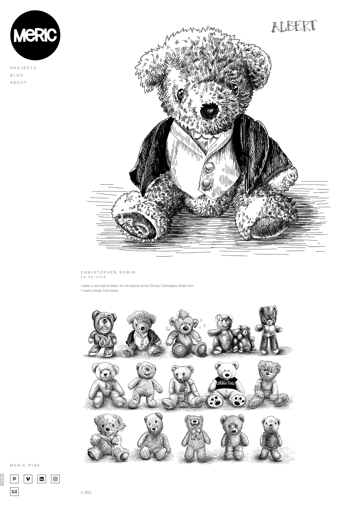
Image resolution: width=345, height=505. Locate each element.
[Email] (14, 491)
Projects (23, 68)
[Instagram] (55, 478)
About (18, 83)
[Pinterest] (14, 478)
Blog (17, 75)
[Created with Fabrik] (2, 480)
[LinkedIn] (41, 478)
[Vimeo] (28, 478)
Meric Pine (25, 465)
